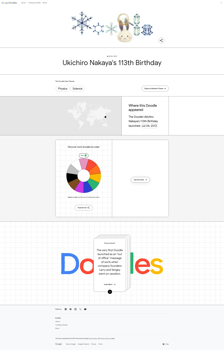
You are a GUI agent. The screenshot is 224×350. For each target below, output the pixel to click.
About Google (71, 344)
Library (23, 3)
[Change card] (110, 292)
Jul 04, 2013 (149, 126)
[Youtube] (85, 309)
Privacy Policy (93, 338)
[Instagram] (75, 309)
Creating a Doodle (34, 3)
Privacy (93, 344)
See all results (139, 180)
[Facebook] (70, 309)
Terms (100, 344)
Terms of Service (105, 338)
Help (167, 344)
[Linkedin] (66, 309)
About (45, 3)
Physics (62, 88)
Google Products (83, 344)
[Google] (58, 344)
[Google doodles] (9, 3)
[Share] (161, 40)
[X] (80, 309)
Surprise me (82, 208)
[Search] (221, 3)
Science (77, 88)
